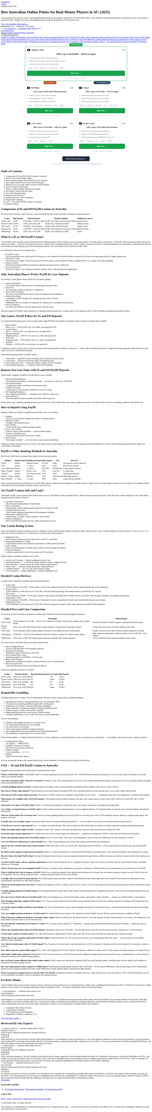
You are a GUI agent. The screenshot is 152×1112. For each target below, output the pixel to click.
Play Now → (76, 73)
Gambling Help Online (14, 1089)
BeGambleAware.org (96, 164)
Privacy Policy (6, 1099)
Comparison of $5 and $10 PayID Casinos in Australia (36, 37)
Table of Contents (8, 37)
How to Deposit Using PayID (76, 39)
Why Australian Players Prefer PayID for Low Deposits (107, 37)
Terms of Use (17, 1099)
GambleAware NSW (53, 1089)
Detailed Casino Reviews (39, 42)
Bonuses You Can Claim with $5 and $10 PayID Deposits (41, 39)
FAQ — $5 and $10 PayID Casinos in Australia (118, 42)
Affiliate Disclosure (30, 1099)
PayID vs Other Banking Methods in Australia (106, 39)
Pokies (5, 2)
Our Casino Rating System (17, 42)
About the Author (44, 1099)
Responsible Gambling (89, 42)
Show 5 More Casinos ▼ (76, 159)
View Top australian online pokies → (15, 24)
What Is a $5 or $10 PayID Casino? (72, 37)
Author (3, 4)
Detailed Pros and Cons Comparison (64, 42)
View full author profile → (11, 1018)
